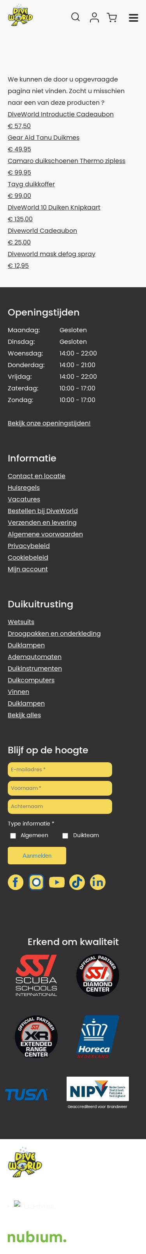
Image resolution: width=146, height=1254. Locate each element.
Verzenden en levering (42, 522)
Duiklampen (26, 645)
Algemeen (34, 835)
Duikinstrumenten (35, 668)
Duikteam (86, 835)
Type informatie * (31, 823)
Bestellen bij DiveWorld (43, 510)
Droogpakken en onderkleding (54, 633)
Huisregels (24, 487)
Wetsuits (21, 621)
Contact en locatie (36, 476)
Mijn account (28, 569)
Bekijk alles (24, 715)
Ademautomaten (35, 656)
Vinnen (18, 691)
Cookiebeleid (28, 557)
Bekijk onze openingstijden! (49, 423)
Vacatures (24, 499)
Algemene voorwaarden (45, 534)
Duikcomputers (31, 680)
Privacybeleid (29, 545)
